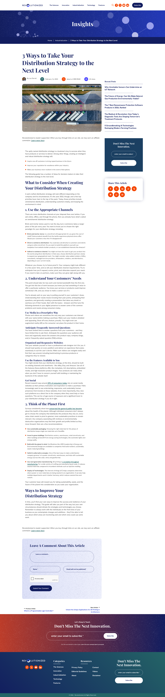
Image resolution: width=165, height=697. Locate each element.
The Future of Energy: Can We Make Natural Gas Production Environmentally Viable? (124, 97)
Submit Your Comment (41, 588)
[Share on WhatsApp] (116, 194)
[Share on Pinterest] (110, 194)
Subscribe (137, 5)
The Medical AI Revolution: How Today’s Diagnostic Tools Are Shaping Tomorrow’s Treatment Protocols (122, 116)
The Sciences (54, 5)
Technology (91, 5)
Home (50, 40)
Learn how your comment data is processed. (92, 644)
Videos (95, 671)
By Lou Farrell (31, 78)
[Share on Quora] (134, 188)
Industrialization (78, 5)
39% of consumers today (57, 383)
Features (101, 5)
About (74, 675)
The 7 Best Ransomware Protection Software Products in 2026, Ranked (124, 106)
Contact (95, 667)
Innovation (65, 5)
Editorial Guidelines (79, 671)
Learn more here (37, 140)
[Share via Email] (122, 194)
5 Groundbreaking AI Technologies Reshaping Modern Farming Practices (120, 126)
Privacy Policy (77, 667)
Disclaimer (96, 675)
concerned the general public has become (65, 408)
